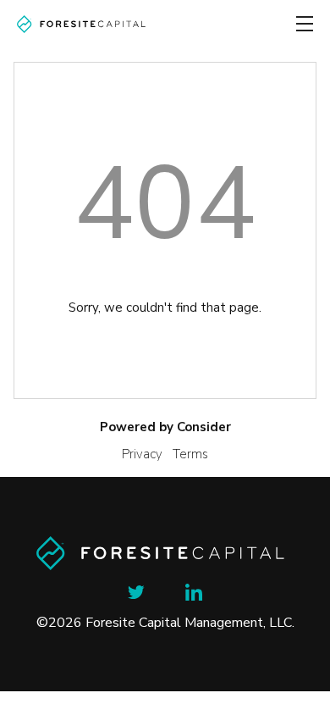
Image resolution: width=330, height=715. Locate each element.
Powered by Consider (165, 426)
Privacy (142, 454)
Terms (190, 454)
